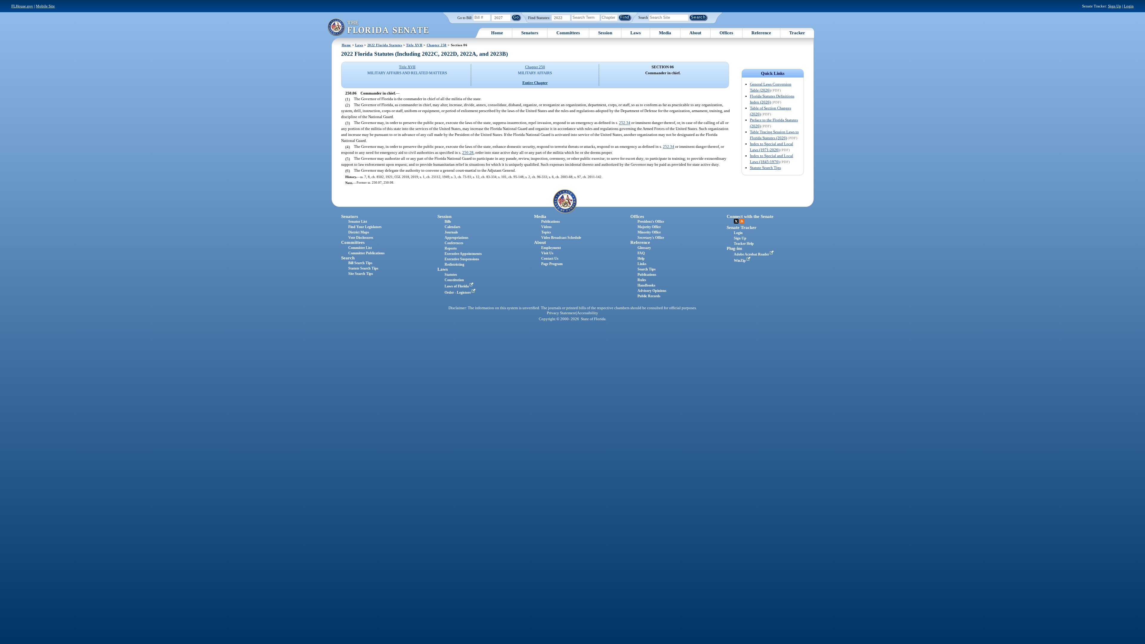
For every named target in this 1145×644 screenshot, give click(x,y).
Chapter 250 (437, 45)
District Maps (358, 232)
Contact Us (549, 258)
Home (497, 32)
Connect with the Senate (750, 216)
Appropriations (456, 238)
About (695, 32)
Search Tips (647, 269)
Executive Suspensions (462, 259)
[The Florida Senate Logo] (378, 27)
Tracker (797, 32)
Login (1129, 6)
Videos (546, 227)
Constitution (454, 280)
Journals (451, 232)
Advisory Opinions (652, 291)
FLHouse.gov (22, 6)
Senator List (357, 221)
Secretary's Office (651, 238)
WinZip (740, 260)
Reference (761, 32)
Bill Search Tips (360, 263)
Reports (451, 248)
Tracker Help (744, 244)
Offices (726, 32)
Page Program (552, 264)
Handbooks (646, 285)
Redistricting (454, 264)
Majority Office (649, 227)
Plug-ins (734, 248)
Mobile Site (45, 6)
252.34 (624, 123)
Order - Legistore (458, 292)
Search (643, 17)
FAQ (641, 253)
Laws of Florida (457, 286)
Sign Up (1114, 6)
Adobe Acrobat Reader (752, 254)
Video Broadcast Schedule (561, 238)
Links (642, 264)
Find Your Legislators (365, 227)
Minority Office (649, 232)
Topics (546, 232)
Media (665, 32)
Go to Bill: (464, 18)
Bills (448, 221)
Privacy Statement (561, 313)
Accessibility (587, 313)
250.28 (468, 153)
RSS (741, 221)
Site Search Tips (360, 274)
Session (605, 32)
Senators (529, 32)
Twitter (736, 221)
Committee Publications (366, 253)
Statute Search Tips (765, 167)
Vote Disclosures (360, 238)
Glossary (644, 248)
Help (641, 258)
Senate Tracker (741, 227)
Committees (568, 32)
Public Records (649, 296)
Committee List (360, 248)
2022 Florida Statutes (384, 45)
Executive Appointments (463, 254)
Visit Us (547, 253)
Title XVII (414, 45)
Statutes (451, 275)
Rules (642, 280)
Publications (550, 221)
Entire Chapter (535, 82)
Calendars (452, 227)
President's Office (651, 221)
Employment (551, 248)
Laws (635, 32)
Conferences (454, 243)
